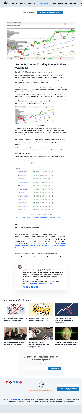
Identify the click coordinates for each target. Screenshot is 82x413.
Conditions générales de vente (40, 401)
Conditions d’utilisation (56, 401)
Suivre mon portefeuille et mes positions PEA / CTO (40, 72)
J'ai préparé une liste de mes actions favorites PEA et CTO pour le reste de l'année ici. (37, 217)
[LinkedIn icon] (27, 287)
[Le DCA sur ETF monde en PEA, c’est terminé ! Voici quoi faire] (15, 309)
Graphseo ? (73, 3)
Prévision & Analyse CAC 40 (21, 72)
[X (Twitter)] (34, 256)
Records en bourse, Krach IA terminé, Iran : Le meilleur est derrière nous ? (64, 320)
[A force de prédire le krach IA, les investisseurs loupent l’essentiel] (66, 333)
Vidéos (54, 3)
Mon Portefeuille (43, 3)
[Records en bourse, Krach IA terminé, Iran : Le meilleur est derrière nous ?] (66, 309)
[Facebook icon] (24, 287)
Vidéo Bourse (76, 399)
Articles (22, 3)
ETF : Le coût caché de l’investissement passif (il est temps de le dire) (39, 345)
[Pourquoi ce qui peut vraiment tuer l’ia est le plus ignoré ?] (15, 333)
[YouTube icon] (37, 287)
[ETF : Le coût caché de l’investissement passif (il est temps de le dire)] (41, 333)
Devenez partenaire (69, 401)
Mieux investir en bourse (28, 399)
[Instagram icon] (35, 287)
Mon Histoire (62, 3)
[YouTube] (7, 382)
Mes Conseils (6, 399)
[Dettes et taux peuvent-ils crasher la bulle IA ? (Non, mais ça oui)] (41, 309)
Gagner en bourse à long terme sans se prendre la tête (32, 231)
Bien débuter (68, 399)
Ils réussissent (12, 401)
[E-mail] (60, 256)
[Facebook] (21, 256)
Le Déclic (6, 3)
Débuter (14, 3)
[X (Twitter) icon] (32, 287)
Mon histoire (60, 399)
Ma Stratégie (21, 401)
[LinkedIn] (47, 256)
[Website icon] (29, 287)
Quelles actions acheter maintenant (45, 399)
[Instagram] (20, 382)
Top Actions (31, 3)
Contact (28, 401)
